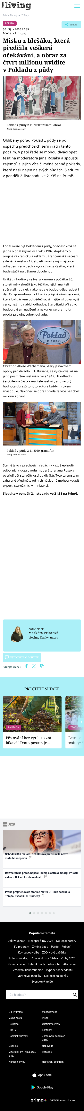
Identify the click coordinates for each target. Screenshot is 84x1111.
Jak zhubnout (16, 941)
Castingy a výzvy (51, 1023)
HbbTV (12, 1029)
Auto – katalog (18, 958)
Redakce (47, 1051)
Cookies (13, 1045)
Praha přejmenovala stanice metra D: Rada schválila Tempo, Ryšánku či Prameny (37, 894)
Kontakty (47, 1029)
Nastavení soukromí (53, 1061)
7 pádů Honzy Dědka (44, 958)
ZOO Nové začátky (54, 952)
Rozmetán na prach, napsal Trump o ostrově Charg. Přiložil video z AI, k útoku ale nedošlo (41, 875)
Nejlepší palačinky (56, 976)
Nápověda (47, 1045)
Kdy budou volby (28, 952)
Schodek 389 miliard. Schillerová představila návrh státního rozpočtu (36, 856)
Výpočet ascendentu (59, 970)
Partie (55, 946)
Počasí (66, 946)
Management (49, 1011)
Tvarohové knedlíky (28, 976)
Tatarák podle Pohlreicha (44, 964)
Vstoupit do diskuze (24, 657)
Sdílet (69, 25)
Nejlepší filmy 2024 (40, 941)
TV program (21, 946)
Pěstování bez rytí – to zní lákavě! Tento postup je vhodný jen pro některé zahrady (28, 740)
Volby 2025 (68, 958)
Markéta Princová (15, 33)
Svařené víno (16, 964)
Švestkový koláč (42, 981)
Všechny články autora (43, 637)
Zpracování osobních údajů (53, 1037)
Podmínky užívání (18, 1035)
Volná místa (15, 1017)
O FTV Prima (16, 1011)
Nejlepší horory (66, 941)
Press (45, 1017)
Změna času (40, 946)
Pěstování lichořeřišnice (27, 970)
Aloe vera (69, 964)
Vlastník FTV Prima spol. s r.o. (22, 1053)
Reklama (14, 1023)
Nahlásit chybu (17, 1061)
